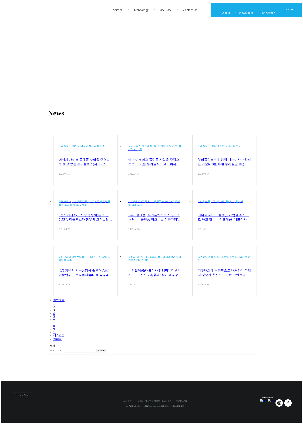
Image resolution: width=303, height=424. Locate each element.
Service (117, 10)
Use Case (166, 10)
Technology (141, 10)
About (226, 12)
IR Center (268, 12)
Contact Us (190, 10)
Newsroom (246, 12)
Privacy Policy (23, 395)
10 (54, 332)
